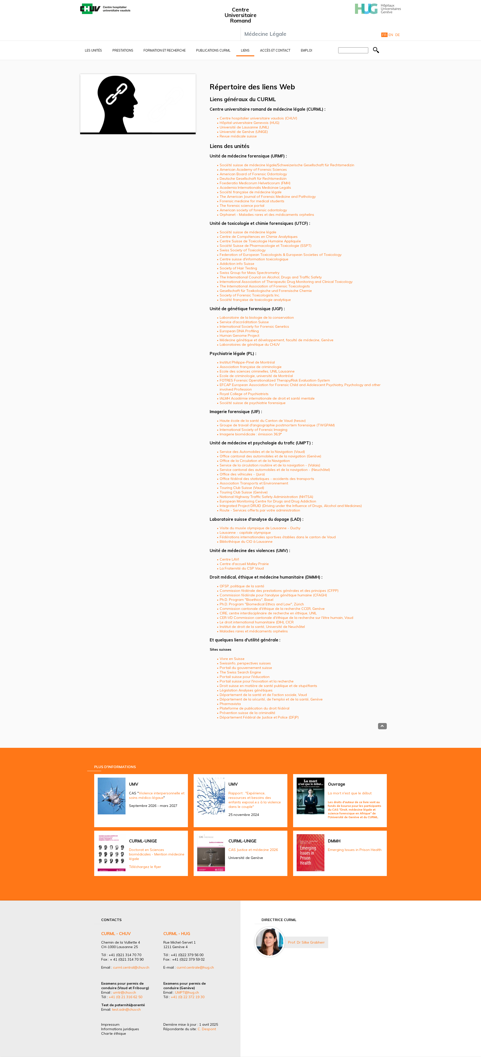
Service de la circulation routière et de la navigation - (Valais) (270, 465)
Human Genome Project (239, 335)
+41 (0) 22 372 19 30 (187, 997)
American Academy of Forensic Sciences (253, 169)
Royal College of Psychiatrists (244, 394)
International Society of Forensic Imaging (253, 429)
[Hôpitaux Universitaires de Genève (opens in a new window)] (378, 13)
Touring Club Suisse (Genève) (244, 492)
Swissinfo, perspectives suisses (245, 663)
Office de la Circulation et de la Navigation (255, 460)
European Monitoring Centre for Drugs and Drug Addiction (268, 501)
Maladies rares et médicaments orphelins (254, 631)
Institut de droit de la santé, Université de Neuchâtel (262, 626)
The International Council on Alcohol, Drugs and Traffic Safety (271, 277)
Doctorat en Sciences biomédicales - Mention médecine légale (156, 854)
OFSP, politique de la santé (242, 586)
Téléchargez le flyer (145, 866)
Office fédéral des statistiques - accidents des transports (267, 478)
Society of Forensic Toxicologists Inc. (250, 295)
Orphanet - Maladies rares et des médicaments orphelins (267, 214)
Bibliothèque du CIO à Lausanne (246, 541)
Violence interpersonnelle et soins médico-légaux (156, 795)
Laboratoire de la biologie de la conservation (257, 317)
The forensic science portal (242, 205)
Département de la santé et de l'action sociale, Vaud (263, 694)
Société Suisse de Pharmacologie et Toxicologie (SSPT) (265, 245)
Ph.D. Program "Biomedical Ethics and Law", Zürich (262, 604)
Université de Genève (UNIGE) (244, 131)
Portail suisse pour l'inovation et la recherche (257, 681)
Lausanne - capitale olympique (245, 532)
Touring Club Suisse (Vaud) (242, 487)
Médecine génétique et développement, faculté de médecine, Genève (276, 340)
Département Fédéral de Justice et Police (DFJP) (259, 717)
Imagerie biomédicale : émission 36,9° (251, 434)
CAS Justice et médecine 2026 (253, 849)
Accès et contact (275, 50)
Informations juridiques (120, 1029)
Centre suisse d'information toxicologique (254, 259)
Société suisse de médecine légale (248, 232)
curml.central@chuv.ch (131, 967)
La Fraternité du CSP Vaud (242, 568)
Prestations (122, 50)
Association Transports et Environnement (254, 483)
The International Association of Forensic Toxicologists (265, 286)
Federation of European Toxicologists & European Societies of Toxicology (280, 254)
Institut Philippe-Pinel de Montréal (247, 362)
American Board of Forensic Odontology (253, 174)
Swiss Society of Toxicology (243, 250)
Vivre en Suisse (232, 658)
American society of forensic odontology (253, 210)
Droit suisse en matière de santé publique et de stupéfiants (268, 685)
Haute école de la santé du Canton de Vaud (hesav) (263, 420)
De (397, 35)
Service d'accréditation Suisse (244, 322)
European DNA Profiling (239, 331)
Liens (245, 50)
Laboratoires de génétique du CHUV (250, 344)
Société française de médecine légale (251, 192)
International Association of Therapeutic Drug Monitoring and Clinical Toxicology (286, 281)
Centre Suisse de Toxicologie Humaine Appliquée (260, 241)
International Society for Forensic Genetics (254, 326)
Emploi (306, 50)
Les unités (93, 50)
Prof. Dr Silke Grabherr (306, 942)
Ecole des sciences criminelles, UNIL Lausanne (257, 371)
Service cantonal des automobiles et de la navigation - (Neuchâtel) (275, 469)
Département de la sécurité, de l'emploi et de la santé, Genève (271, 699)
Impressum (110, 1024)
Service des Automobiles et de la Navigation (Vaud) (262, 451)
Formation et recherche (165, 50)
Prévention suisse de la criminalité (247, 713)
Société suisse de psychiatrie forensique (253, 403)
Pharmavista (230, 703)
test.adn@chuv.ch (126, 1009)
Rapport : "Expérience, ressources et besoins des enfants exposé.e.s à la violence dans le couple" (254, 800)
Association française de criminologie (251, 367)
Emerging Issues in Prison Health (355, 849)
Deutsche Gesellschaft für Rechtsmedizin (253, 178)
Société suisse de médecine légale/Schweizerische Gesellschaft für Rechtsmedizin (287, 165)
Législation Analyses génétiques (246, 690)
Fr (384, 35)
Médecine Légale (265, 34)
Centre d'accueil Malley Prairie (244, 564)
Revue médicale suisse (238, 136)
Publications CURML (213, 50)
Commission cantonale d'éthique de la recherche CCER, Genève (272, 608)
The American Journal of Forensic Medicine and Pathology (268, 196)
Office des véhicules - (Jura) (242, 474)
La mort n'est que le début (350, 793)
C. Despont (207, 1029)
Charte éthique (113, 1033)
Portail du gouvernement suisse (246, 667)
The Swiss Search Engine (240, 672)
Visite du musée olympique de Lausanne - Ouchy (260, 528)
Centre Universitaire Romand (240, 15)
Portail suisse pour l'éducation (245, 676)
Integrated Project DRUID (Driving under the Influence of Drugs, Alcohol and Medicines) (291, 505)
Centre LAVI (229, 559)
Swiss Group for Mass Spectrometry (249, 272)
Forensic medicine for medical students (252, 201)
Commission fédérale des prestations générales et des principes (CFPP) (279, 590)
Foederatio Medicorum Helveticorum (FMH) (255, 183)
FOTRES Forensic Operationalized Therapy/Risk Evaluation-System (275, 380)
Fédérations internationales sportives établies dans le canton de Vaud (278, 537)
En (391, 35)
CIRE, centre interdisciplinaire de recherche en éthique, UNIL (268, 613)
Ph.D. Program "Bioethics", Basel (246, 599)
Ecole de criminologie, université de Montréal (256, 376)
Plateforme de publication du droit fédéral (254, 708)
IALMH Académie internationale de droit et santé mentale (267, 398)
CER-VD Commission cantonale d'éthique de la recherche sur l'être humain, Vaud (286, 617)
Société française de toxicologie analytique (255, 299)
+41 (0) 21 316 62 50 (125, 997)
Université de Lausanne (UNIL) (244, 127)
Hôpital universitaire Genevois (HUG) (249, 122)
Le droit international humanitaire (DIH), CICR (257, 622)
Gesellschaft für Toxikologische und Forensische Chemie (266, 290)
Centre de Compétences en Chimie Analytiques (259, 236)
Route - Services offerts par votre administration (260, 510)
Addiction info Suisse (237, 263)
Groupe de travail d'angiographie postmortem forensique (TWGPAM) (277, 425)
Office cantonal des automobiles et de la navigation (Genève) (270, 456)
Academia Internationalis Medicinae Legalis (255, 187)
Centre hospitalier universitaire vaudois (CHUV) (258, 118)
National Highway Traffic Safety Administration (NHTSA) (266, 496)
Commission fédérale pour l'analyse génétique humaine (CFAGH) (273, 595)
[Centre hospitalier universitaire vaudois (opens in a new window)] (105, 13)
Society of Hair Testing (238, 268)
